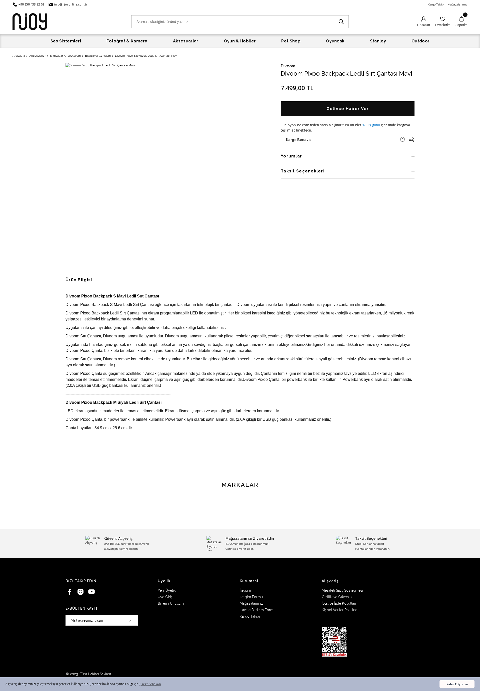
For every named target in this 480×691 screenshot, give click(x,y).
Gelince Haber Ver (347, 108)
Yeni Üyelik (167, 590)
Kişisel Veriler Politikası (340, 610)
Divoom (288, 66)
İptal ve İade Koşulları (339, 603)
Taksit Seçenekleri (302, 171)
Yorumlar (291, 156)
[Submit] (130, 620)
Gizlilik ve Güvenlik (337, 597)
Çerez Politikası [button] (150, 684)
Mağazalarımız (458, 4)
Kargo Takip (436, 4)
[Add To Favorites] (403, 140)
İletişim (245, 590)
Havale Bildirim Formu (258, 610)
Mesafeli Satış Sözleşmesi (342, 590)
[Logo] (29, 21)
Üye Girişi (165, 597)
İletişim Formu (251, 597)
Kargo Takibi (250, 616)
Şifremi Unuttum (171, 603)
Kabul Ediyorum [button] (457, 684)
